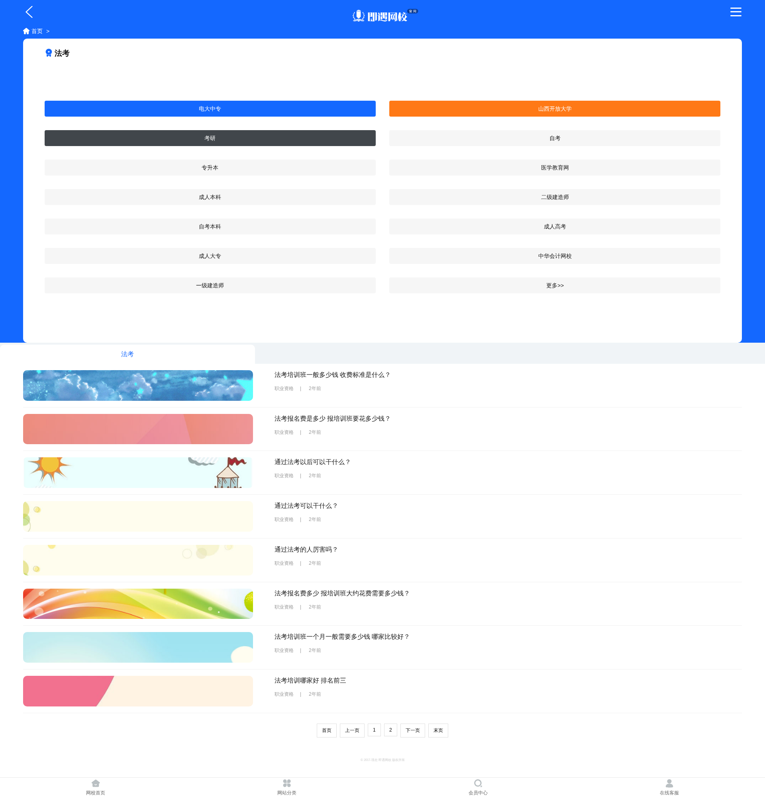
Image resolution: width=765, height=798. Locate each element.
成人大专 (210, 256)
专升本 (210, 167)
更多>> (555, 285)
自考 (555, 138)
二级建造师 (555, 197)
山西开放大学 (555, 108)
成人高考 (555, 226)
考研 (210, 138)
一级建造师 (210, 285)
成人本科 (210, 197)
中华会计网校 (555, 256)
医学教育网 (555, 167)
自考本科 (210, 226)
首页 (37, 31)
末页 (438, 730)
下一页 (413, 730)
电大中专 (210, 108)
